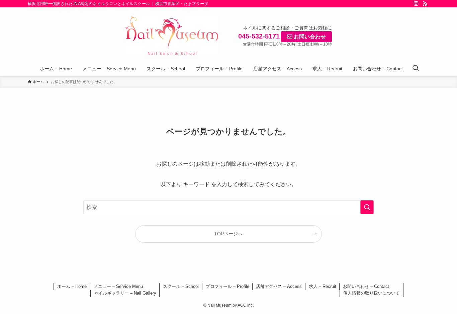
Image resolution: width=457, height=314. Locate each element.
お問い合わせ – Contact (366, 286)
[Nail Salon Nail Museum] (171, 35)
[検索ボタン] (415, 68)
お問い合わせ (309, 37)
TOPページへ (228, 233)
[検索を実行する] (367, 207)
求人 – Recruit (322, 286)
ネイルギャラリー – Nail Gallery (125, 293)
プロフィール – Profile (227, 286)
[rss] (425, 3)
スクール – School (181, 286)
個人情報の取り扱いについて (371, 293)
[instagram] (416, 3)
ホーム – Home (72, 286)
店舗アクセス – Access (279, 286)
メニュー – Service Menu (118, 286)
